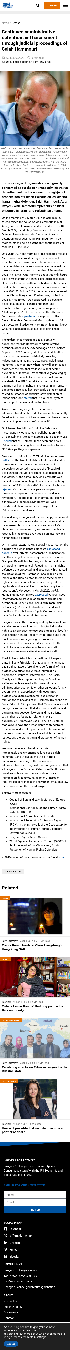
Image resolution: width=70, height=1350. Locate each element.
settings (41, 1337)
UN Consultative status (18, 1281)
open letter (29, 316)
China (5, 898)
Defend (16, 23)
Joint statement (13, 871)
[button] (37, 5)
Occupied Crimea (11, 1020)
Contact (9, 1318)
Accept (11, 1343)
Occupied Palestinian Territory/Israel (28, 62)
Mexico (6, 959)
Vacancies (10, 1301)
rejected (7, 489)
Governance (11, 1312)
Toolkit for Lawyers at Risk (20, 1276)
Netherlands (9, 1081)
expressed (41, 594)
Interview (6, 1002)
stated (28, 398)
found (8, 441)
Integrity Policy (13, 1307)
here (61, 857)
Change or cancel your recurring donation (29, 1287)
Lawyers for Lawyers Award (21, 1270)
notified (6, 460)
